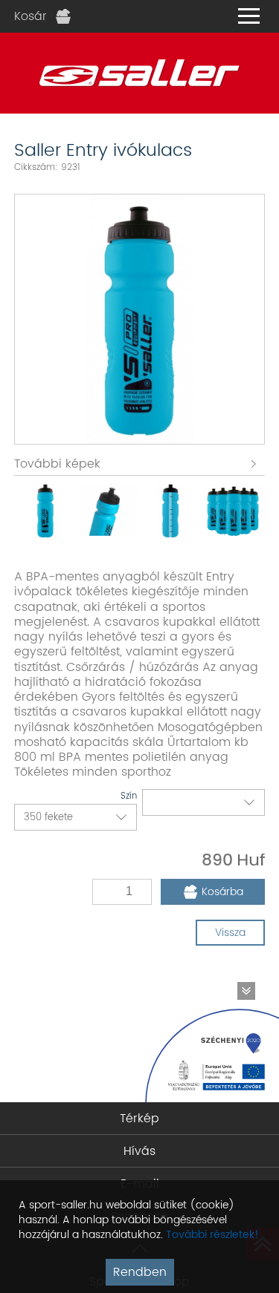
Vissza (230, 932)
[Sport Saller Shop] (139, 73)
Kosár (30, 16)
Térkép (139, 1118)
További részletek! (212, 1234)
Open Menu (248, 16)
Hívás (139, 1151)
